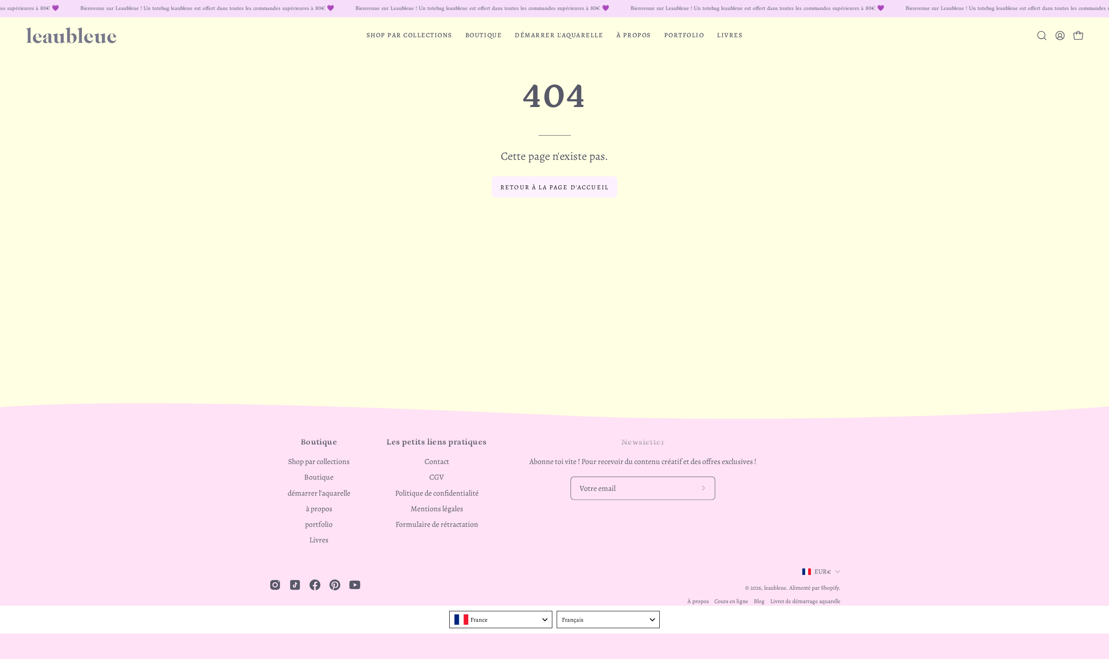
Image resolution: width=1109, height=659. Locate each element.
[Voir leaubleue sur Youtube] (354, 584)
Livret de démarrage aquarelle (805, 601)
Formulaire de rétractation (437, 524)
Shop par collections (319, 461)
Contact (437, 461)
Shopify (830, 588)
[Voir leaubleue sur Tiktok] (295, 584)
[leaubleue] (71, 35)
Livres (318, 540)
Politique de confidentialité (437, 493)
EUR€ (822, 571)
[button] (409, 35)
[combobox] (500, 619)
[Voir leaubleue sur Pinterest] (334, 584)
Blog (759, 601)
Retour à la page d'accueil (554, 187)
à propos (319, 508)
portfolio (319, 524)
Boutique (319, 477)
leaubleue (775, 588)
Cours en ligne (731, 601)
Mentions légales (437, 508)
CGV (436, 477)
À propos (698, 601)
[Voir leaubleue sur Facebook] (314, 584)
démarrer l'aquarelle (319, 493)
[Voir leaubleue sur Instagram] (275, 584)
